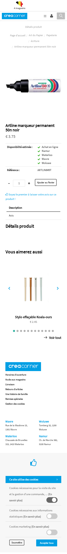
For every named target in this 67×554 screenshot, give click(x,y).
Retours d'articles (14, 389)
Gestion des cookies (15, 403)
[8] (39, 331)
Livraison (9, 384)
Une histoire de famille (16, 394)
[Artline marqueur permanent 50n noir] (33, 60)
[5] (28, 331)
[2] (18, 331)
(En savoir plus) (32, 516)
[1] (14, 331)
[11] (49, 331)
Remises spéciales (14, 399)
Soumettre (17, 542)
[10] (46, 331)
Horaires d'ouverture (15, 374)
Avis (11, 215)
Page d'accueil (17, 35)
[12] (53, 331)
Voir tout (54, 337)
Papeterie (51, 35)
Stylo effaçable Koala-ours (33, 317)
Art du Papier (36, 35)
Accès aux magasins (15, 379)
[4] (25, 331)
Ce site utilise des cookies (23, 479)
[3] (21, 331)
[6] (32, 331)
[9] (42, 331)
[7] (35, 331)
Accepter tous (46, 542)
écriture (35, 41)
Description (15, 207)
